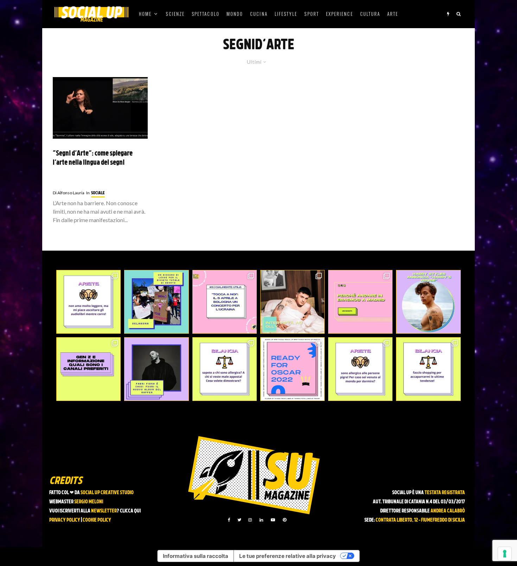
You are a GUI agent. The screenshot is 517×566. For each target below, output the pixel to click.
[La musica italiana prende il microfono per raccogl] (224, 302)
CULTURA (370, 13)
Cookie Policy (97, 520)
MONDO (234, 13)
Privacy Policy (64, 520)
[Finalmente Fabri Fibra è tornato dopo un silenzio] (156, 369)
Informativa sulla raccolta (195, 556)
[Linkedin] (261, 520)
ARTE (392, 13)
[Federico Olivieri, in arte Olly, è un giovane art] (292, 302)
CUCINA (258, 13)
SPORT (311, 13)
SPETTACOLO (205, 13)
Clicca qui (130, 511)
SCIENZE (175, 13)
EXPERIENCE (339, 13)
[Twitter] (239, 520)
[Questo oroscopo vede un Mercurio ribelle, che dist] (88, 302)
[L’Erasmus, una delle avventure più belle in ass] (360, 302)
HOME (145, 13)
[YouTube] (273, 520)
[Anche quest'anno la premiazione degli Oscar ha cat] (292, 369)
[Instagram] (250, 520)
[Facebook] (229, 520)
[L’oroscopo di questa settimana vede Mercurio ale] (428, 369)
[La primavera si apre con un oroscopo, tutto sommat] (224, 369)
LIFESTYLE (286, 13)
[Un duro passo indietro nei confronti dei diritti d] (156, 302)
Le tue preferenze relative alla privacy (287, 556)
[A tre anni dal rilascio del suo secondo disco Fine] (428, 302)
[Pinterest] (284, 520)
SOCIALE (98, 193)
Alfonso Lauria (68, 192)
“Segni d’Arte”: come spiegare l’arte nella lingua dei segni (93, 158)
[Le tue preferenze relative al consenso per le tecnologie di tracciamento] (504, 553)
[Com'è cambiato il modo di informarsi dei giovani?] (88, 369)
